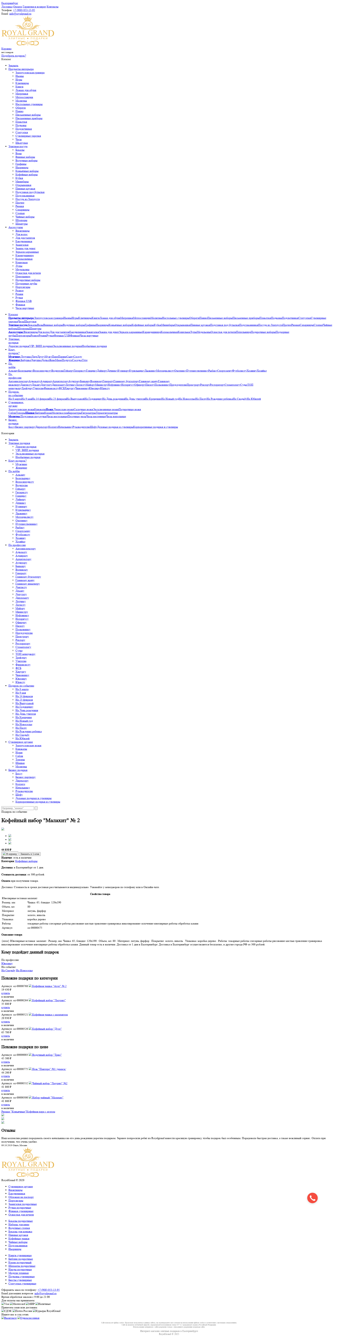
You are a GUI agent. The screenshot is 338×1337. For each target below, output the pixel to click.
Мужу (48, 356)
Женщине (21, 467)
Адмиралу (46, 381)
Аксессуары (15, 227)
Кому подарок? (14, 351)
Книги (19, 86)
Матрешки (21, 93)
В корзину (11, 854)
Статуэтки (21, 132)
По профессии (14, 375)
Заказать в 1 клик (29, 854)
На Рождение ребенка (220, 398)
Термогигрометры (107, 412)
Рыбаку (212, 370)
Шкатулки (21, 142)
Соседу (77, 356)
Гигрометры (88, 412)
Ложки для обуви (25, 90)
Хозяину (252, 370)
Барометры (74, 412)
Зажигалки (22, 244)
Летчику (70, 384)
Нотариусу (127, 384)
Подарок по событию (15, 393)
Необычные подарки (94, 346)
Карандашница (24, 255)
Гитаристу (80, 370)
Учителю (38, 388)
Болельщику (25, 370)
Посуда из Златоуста (27, 199)
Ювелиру (94, 388)
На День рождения (113, 398)
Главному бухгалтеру (126, 381)
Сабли (12, 412)
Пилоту (150, 384)
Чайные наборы (25, 216)
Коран (48, 412)
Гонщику (91, 370)
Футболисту (239, 370)
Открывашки (23, 185)
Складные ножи (83, 409)
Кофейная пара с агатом (40, 1111)
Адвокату (34, 381)
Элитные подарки (14, 340)
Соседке (77, 360)
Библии (39, 412)
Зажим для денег (25, 248)
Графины (20, 164)
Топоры (20, 412)
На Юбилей (254, 398)
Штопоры (21, 220)
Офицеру (139, 384)
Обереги (20, 107)
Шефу (93, 427)
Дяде (34, 356)
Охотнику (180, 370)
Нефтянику (114, 384)
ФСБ (62, 388)
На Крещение (153, 398)
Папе (55, 356)
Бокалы (19, 150)
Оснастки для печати (28, 273)
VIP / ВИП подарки (41, 346)
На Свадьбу (240, 398)
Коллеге (53, 427)
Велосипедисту (42, 370)
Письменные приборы (28, 118)
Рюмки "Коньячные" (13, 1111)
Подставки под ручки (34, 416)
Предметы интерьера (21, 69)
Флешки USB (23, 301)
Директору (41, 427)
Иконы (19, 76)
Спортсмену (224, 370)
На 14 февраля (40, 398)
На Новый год (170, 398)
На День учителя (135, 398)
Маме (58, 360)
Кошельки (21, 262)
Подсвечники (23, 128)
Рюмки (19, 206)
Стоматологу (232, 384)
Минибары (22, 181)
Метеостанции (24, 97)
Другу (41, 356)
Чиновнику (82, 388)
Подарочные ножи (130, 409)
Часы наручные (24, 308)
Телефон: (6, 10)
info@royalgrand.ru (20, 13)
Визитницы (22, 230)
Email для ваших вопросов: (17, 1293)
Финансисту (51, 388)
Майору (90, 384)
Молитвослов (60, 412)
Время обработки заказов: (16, 1297)
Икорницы (21, 167)
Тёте (84, 360)
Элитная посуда (17, 146)
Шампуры (21, 223)
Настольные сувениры (29, 104)
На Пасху (201, 398)
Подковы (20, 125)
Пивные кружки (25, 188)
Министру (101, 384)
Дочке (45, 360)
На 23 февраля (57, 398)
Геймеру (69, 370)
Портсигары (22, 287)
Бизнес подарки (13, 421)
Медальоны (22, 269)
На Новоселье (187, 398)
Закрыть (13, 65)
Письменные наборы (28, 114)
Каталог (13, 314)
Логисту (81, 384)
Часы (18, 139)
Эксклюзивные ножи (106, 409)
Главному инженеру (27, 583)
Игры (18, 79)
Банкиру (85, 381)
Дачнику (112, 370)
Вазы (18, 153)
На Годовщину (93, 398)
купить (5, 993)
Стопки (20, 213)
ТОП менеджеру (25, 654)
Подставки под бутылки (30, 192)
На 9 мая (26, 398)
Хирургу (70, 388)
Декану (36, 384)
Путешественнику (197, 370)
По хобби (11, 365)
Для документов (25, 237)
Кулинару (123, 370)
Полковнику (162, 384)
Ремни (19, 294)
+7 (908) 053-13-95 (24, 10)
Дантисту (26, 384)
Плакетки (21, 121)
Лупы (18, 266)
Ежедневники (23, 241)
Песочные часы (77, 416)
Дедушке (26, 356)
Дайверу (102, 370)
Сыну (70, 356)
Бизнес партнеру (25, 427)
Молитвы (21, 100)
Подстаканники (25, 195)
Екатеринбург (9, 3)
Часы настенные (96, 416)
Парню (62, 356)
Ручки (19, 297)
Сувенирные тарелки (28, 135)
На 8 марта (14, 398)
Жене (52, 360)
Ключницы (22, 83)
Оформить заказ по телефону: (19, 1289)
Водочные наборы (26, 160)
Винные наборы (25, 157)
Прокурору (193, 384)
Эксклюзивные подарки (67, 346)
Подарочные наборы (27, 280)
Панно (19, 111)
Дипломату (58, 384)
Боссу (11, 427)
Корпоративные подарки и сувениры (155, 427)
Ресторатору (217, 384)
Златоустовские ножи (21, 409)
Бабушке (26, 360)
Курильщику (137, 370)
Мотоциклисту (165, 370)
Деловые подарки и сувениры (115, 427)
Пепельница (22, 276)
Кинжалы (40, 409)
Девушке (36, 360)
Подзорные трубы (26, 283)
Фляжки (20, 304)
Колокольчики (24, 259)
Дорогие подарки (18, 346)
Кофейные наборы (26, 174)
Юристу (105, 388)
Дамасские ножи (64, 409)
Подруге (67, 360)
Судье (243, 384)
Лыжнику (150, 370)
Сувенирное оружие (16, 404)
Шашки (20, 763)
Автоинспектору (18, 381)
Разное (19, 290)
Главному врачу (148, 381)
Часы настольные (57, 416)
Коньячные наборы (27, 171)
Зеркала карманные (27, 251)
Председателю (178, 384)
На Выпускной (75, 398)
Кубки (19, 178)
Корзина (6, 48)
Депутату (46, 384)
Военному (96, 381)
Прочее (19, 202)
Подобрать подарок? (13, 55)
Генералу (108, 381)
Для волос (21, 234)
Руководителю (81, 427)
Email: (5, 13)
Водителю (57, 370)
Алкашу (13, 370)
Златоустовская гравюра (30, 72)
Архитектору (60, 381)
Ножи (19, 752)
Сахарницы (22, 209)
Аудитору (74, 381)
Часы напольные (116, 416)
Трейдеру (27, 388)
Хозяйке (262, 370)
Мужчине (21, 464)
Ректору (205, 384)
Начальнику (65, 427)
